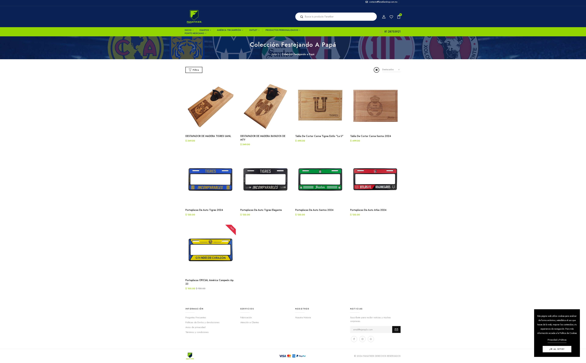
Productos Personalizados (282, 30)
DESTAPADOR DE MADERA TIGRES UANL (208, 136)
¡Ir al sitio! (557, 349)
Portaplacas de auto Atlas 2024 (368, 210)
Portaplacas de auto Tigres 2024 (204, 210)
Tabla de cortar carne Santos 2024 (370, 136)
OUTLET (253, 30)
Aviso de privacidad (195, 327)
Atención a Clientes (249, 322)
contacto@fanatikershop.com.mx (383, 1)
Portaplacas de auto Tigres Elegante (261, 210)
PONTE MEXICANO (194, 33)
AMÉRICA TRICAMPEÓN (229, 30)
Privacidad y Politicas (557, 339)
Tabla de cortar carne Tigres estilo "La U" (319, 136)
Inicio (188, 30)
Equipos (204, 30)
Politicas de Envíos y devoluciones (202, 322)
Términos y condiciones (197, 332)
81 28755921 (392, 32)
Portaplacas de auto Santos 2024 (314, 210)
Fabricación (246, 317)
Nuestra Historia (303, 317)
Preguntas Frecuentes (195, 317)
